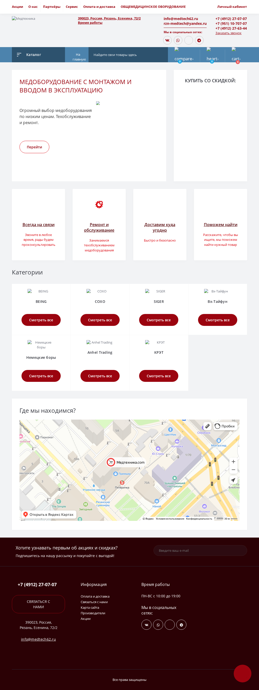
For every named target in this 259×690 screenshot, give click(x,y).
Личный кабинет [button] (232, 6)
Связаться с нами (38, 604)
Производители (93, 613)
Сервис (72, 6)
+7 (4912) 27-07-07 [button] (37, 584)
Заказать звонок (228, 33)
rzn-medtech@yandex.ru (185, 23)
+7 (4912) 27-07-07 (231, 18)
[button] (119, 18)
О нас (33, 6)
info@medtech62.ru (181, 18)
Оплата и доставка (99, 6)
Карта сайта (90, 607)
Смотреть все (41, 320)
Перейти (34, 147)
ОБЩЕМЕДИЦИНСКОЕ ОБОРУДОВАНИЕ (153, 6)
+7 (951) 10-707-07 (231, 23)
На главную (79, 57)
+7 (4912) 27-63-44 (231, 28)
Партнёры (51, 6)
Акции (17, 6)
